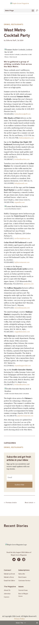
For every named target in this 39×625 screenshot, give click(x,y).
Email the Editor (9, 580)
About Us (7, 590)
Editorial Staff (11, 40)
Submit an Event (9, 574)
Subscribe (21, 574)
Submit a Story (9, 577)
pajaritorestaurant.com (25, 416)
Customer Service (24, 580)
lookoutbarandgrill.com (22, 114)
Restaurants (17, 24)
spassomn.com (29, 284)
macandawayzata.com (22, 308)
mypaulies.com (19, 202)
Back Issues (22, 577)
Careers (6, 597)
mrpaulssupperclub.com (22, 365)
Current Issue (23, 590)
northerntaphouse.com (22, 238)
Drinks (7, 24)
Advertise (7, 594)
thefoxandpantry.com (26, 138)
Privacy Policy (19, 619)
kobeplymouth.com (20, 183)
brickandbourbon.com (21, 159)
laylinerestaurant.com (21, 262)
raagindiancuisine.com (22, 332)
